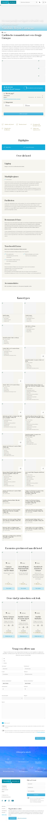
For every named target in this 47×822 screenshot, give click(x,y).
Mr (4, 658)
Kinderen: (39, 97)
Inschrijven (36, 794)
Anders (5, 663)
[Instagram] (9, 801)
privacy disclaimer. (37, 802)
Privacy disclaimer (41, 732)
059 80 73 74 (40, 2)
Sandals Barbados (38, 618)
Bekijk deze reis (8, 636)
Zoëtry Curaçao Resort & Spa (8, 618)
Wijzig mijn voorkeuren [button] (22, 818)
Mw (4, 660)
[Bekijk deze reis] (9, 606)
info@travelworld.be (7, 797)
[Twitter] (5, 801)
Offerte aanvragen (23, 114)
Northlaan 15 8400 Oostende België (5, 789)
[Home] (11, 781)
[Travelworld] (8, 2)
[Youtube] (13, 801)
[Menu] (45, 2)
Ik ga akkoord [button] (12, 818)
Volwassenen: (31, 97)
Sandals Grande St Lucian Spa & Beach (23, 618)
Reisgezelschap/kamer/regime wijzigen (12, 99)
